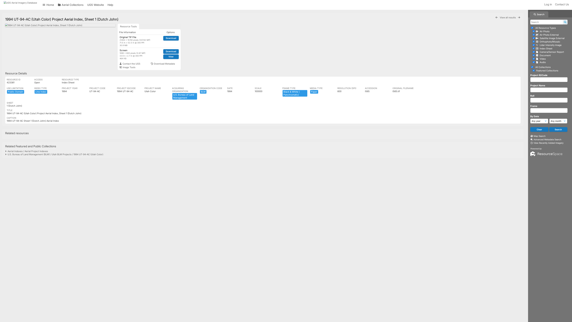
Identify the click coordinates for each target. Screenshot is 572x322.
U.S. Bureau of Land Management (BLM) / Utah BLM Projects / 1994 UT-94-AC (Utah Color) (54, 154)
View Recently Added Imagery (549, 143)
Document (544, 55)
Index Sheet (545, 48)
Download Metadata (164, 63)
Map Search (539, 136)
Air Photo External (548, 34)
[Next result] (519, 17)
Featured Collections (547, 70)
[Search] (565, 22)
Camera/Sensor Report (551, 52)
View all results (508, 17)
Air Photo (544, 31)
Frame (533, 106)
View (171, 56)
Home (50, 4)
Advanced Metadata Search (547, 139)
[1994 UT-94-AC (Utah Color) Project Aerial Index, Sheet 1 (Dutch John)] (60, 25)
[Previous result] (496, 17)
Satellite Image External (551, 38)
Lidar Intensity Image (550, 45)
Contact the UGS (131, 63)
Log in (548, 4)
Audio (542, 62)
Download (171, 38)
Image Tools (128, 67)
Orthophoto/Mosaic (549, 41)
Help (110, 4)
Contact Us (562, 4)
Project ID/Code (538, 75)
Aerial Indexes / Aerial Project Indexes (27, 151)
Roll (532, 95)
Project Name (537, 85)
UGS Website (95, 4)
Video (542, 58)
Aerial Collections (72, 4)
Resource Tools (128, 26)
